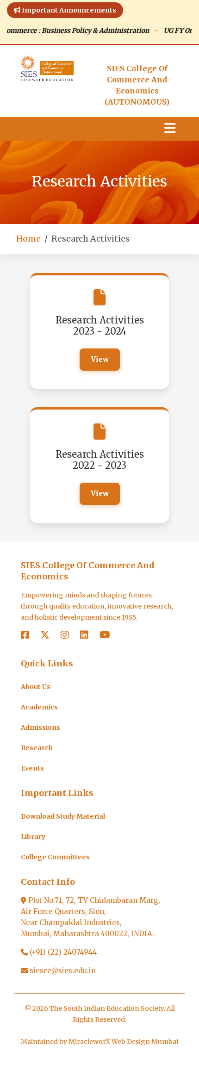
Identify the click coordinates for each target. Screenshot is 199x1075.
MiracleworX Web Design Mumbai (123, 1042)
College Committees (55, 857)
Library (33, 837)
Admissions (40, 727)
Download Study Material (63, 816)
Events (32, 768)
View (100, 359)
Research (37, 748)
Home (28, 238)
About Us (35, 687)
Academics (39, 707)
